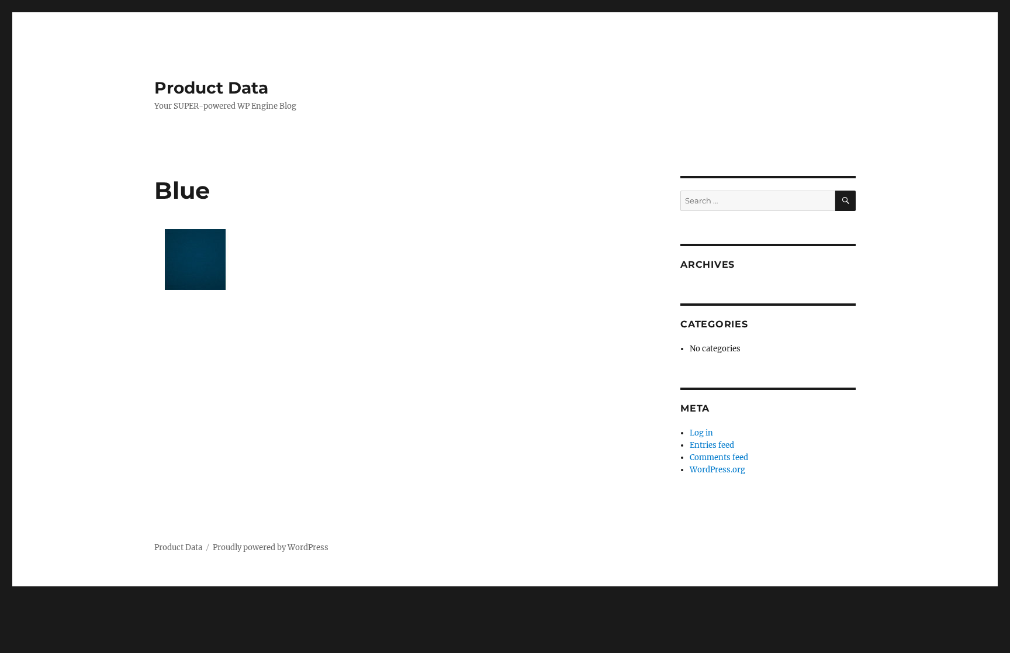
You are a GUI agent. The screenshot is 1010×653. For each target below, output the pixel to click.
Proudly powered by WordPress (270, 547)
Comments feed (719, 457)
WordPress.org (717, 470)
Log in (701, 433)
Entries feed (712, 445)
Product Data (211, 88)
